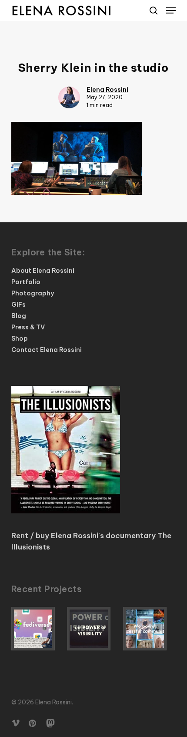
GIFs (18, 304)
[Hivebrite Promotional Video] (149, 628)
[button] (171, 10)
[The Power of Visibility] (93, 628)
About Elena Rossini (42, 271)
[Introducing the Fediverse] (37, 628)
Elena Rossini (107, 90)
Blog (18, 316)
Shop (19, 338)
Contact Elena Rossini (46, 350)
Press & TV (28, 327)
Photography (32, 293)
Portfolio (25, 282)
